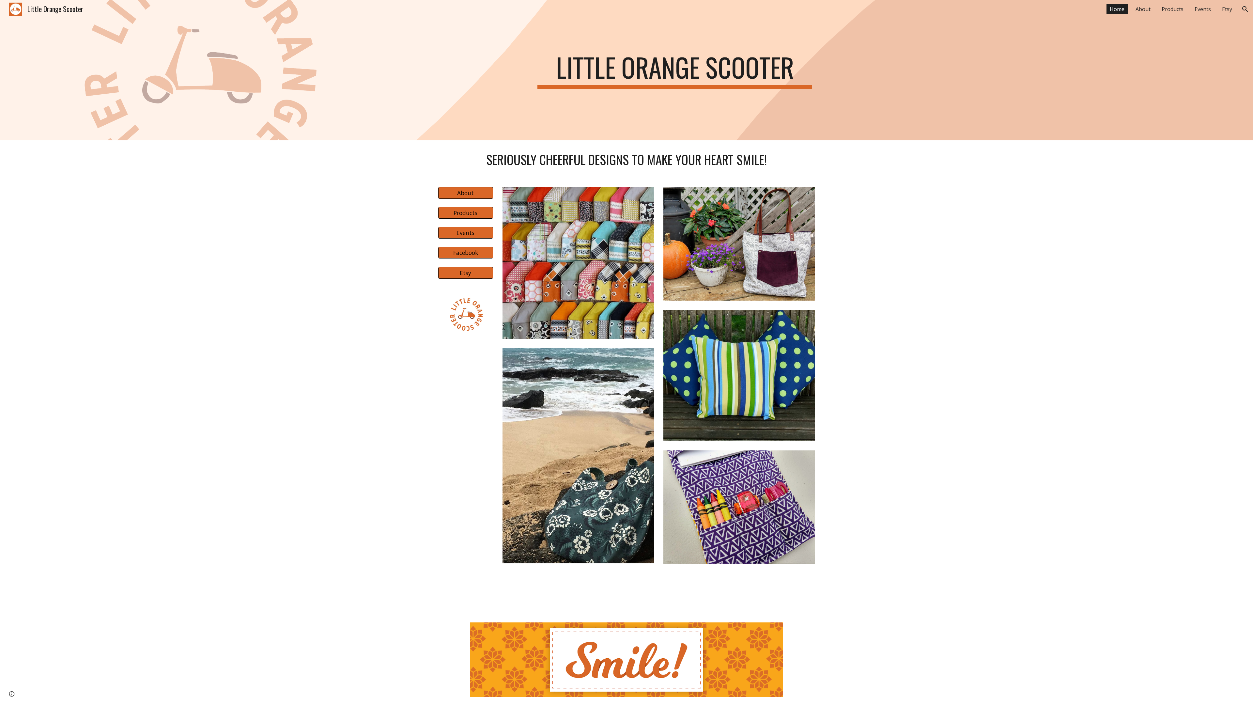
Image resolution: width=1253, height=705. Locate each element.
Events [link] (1203, 9)
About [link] (1143, 9)
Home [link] (1117, 9)
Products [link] (1172, 9)
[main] (675, 70)
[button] (1245, 9)
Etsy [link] (1227, 9)
